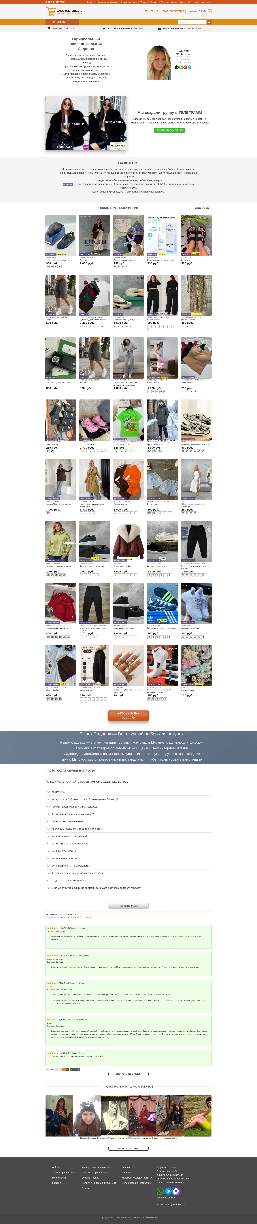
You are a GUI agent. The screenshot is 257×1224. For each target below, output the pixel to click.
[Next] (204, 1116)
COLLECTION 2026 (88, 444)
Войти (55, 1167)
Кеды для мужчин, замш (157, 566)
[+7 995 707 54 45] (158, 11)
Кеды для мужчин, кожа (124, 628)
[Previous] (52, 1116)
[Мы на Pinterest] (185, 67)
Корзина (56, 1183)
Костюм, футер (120, 504)
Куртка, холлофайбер (123, 566)
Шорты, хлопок (153, 504)
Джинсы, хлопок (188, 320)
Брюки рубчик (86, 690)
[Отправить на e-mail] (177, 67)
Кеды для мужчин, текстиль (92, 566)
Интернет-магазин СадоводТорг (61, 914)
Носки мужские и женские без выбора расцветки (160, 691)
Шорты (49, 320)
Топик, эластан (187, 382)
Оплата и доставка (128, 2)
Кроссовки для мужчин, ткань (58, 260)
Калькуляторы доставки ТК (137, 1177)
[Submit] (209, 22)
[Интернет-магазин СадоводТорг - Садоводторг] (64, 11)
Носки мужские (52, 444)
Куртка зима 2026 (155, 444)
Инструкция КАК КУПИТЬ (96, 1167)
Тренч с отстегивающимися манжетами (92, 505)
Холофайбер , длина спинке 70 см (59, 505)
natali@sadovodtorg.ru (134, 1138)
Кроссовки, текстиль (190, 628)
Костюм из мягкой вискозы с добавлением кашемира (126, 383)
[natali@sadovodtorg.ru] (146, 11)
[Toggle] (48, 792)
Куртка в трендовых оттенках (58, 566)
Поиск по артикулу (202, 2)
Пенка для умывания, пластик (160, 260)
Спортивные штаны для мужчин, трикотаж (94, 629)
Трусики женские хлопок (124, 260)
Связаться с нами (169, 2)
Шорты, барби (52, 690)
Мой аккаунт (59, 1177)
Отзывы (143, 2)
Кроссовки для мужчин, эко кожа (161, 628)
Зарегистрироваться (63, 1172)
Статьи (153, 2)
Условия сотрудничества (95, 1172)
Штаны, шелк (153, 382)
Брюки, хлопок (153, 320)
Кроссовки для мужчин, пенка (126, 320)
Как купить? (185, 2)
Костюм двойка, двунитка (57, 628)
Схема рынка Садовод (107, 2)
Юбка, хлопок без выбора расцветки (192, 505)
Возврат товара (90, 1177)
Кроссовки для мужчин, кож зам (195, 444)
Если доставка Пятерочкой (137, 1183)
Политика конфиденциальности (99, 1183)
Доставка (127, 1172)
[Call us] (181, 67)
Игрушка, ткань (187, 690)
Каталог (90, 2)
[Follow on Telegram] (189, 67)
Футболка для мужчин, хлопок (93, 320)
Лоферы (83, 260)
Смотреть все (201, 208)
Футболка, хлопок (121, 444)
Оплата (126, 1167)
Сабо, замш (186, 260)
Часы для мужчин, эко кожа (58, 382)
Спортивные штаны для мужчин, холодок (195, 567)
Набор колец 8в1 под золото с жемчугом (127, 691)
